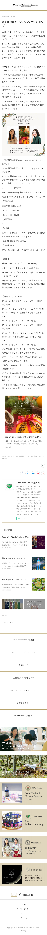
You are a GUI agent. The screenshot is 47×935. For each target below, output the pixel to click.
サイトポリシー (24, 909)
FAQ (23, 914)
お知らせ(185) (6, 456)
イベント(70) (14, 456)
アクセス (24, 905)
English (24, 918)
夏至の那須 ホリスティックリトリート (18, 580)
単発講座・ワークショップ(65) (28, 456)
